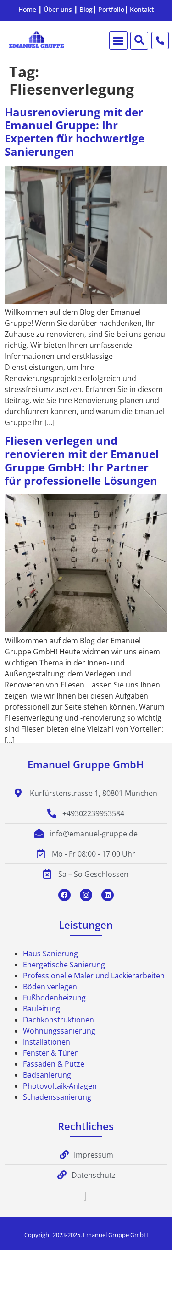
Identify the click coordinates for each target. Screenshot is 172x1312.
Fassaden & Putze (53, 1064)
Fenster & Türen (51, 1053)
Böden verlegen (50, 987)
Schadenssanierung (57, 1097)
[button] (118, 40)
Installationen (46, 1042)
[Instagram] (86, 895)
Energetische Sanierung (64, 965)
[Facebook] (64, 895)
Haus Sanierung (50, 954)
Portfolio (111, 9)
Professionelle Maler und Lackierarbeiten (94, 976)
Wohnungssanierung (59, 1031)
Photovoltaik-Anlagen (60, 1086)
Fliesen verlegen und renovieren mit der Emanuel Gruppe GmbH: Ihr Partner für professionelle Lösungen (82, 460)
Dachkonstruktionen (58, 1020)
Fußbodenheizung (54, 998)
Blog (86, 9)
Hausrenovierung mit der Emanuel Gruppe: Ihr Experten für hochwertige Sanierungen (74, 131)
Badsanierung (47, 1075)
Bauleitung (41, 1009)
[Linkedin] (107, 895)
